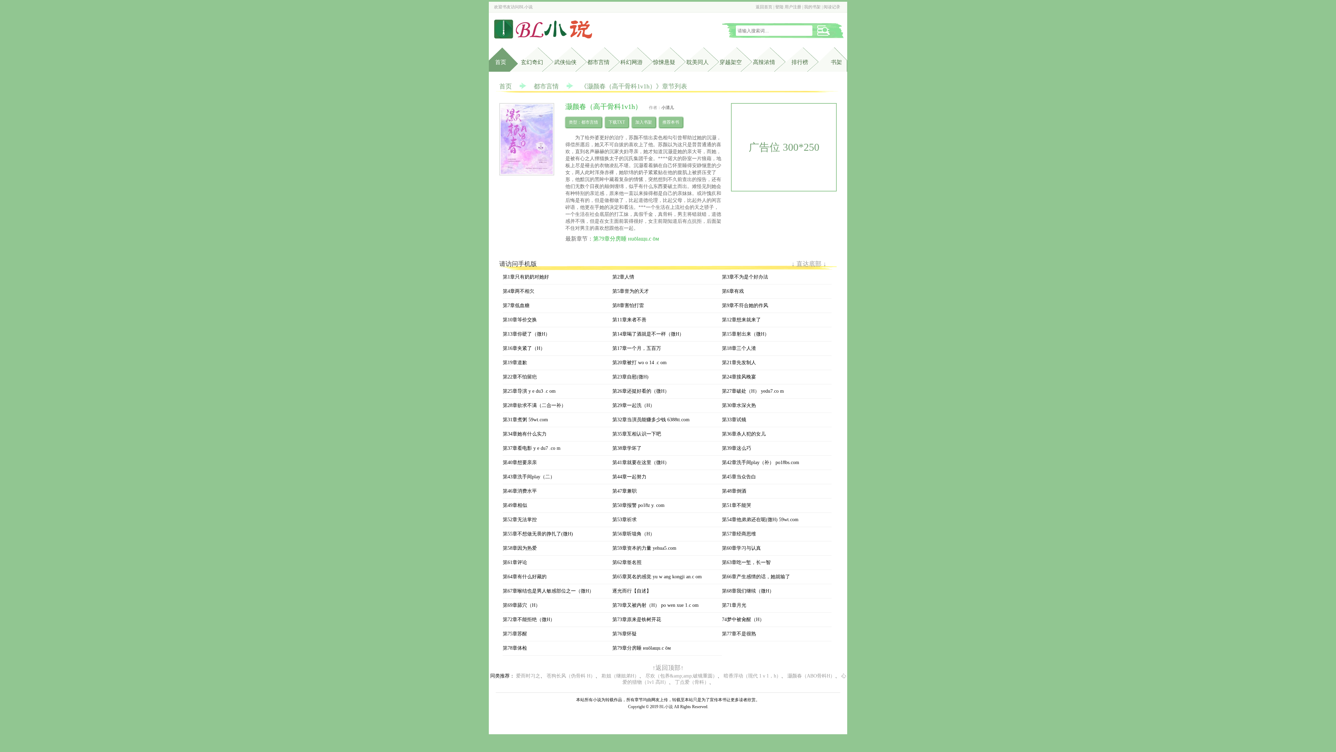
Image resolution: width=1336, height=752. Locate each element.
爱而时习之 (528, 676)
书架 (836, 62)
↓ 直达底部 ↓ (809, 263)
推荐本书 (670, 122)
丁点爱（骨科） (692, 682)
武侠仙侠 (565, 62)
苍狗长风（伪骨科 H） (571, 676)
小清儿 (667, 107)
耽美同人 (697, 62)
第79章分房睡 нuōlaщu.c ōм (626, 239)
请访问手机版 (518, 263)
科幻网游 (631, 62)
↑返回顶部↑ (668, 667)
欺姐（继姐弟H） (620, 676)
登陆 (779, 7)
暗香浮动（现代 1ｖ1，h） (752, 676)
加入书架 (643, 122)
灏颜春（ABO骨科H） (811, 676)
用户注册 (793, 7)
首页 (500, 62)
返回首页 (764, 7)
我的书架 (812, 7)
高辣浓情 (764, 62)
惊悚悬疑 (664, 62)
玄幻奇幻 (532, 62)
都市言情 (598, 62)
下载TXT (617, 122)
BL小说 (526, 7)
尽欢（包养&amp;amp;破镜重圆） (681, 676)
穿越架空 (730, 62)
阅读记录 (832, 7)
